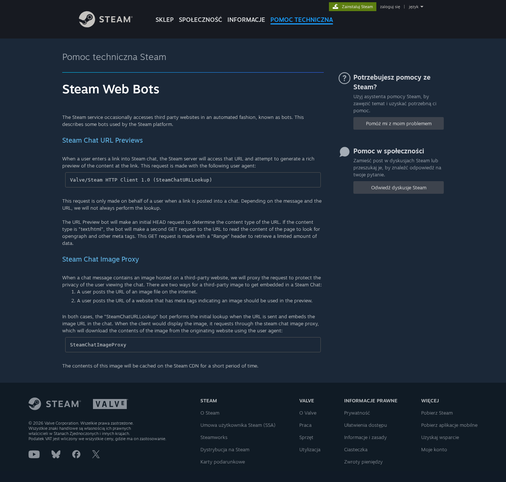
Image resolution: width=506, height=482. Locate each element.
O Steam (209, 413)
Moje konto (434, 449)
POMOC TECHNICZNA (301, 19)
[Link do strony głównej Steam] (106, 25)
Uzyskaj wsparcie (440, 437)
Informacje (246, 19)
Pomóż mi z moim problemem (399, 123)
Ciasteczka (355, 449)
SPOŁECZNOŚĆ (200, 19)
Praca (305, 425)
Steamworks (213, 437)
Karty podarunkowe (222, 462)
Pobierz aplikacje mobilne (449, 425)
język (414, 6)
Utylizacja (309, 449)
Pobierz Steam (437, 413)
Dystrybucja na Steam (224, 449)
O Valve (307, 413)
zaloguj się (390, 6)
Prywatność (357, 413)
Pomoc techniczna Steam (114, 56)
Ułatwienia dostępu (365, 425)
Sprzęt (306, 437)
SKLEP (165, 19)
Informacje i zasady (365, 437)
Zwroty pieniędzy (363, 462)
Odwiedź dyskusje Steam (398, 187)
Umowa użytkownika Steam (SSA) (238, 425)
